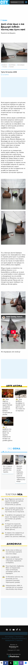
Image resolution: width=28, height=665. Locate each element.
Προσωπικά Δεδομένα (18, 638)
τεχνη (5, 67)
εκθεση (4, 65)
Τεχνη (4, 20)
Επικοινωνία (5, 638)
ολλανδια (21, 65)
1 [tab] (3, 451)
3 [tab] (8, 451)
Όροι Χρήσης (9, 637)
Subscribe (19, 640)
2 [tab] (5, 451)
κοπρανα (12, 65)
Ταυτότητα (18, 637)
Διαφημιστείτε (9, 640)
